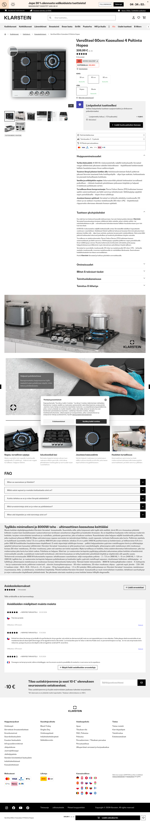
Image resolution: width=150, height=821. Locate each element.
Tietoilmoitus (117, 733)
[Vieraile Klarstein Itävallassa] (82, 778)
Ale (113, 26)
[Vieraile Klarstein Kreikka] (95, 793)
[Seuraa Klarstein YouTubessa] (20, 808)
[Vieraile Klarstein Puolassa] (77, 788)
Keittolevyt (26, 34)
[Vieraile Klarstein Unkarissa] (95, 783)
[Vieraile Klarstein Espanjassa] (77, 783)
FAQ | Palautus (82, 733)
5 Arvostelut (80, 57)
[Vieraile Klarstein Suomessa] (95, 788)
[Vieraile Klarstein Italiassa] (95, 778)
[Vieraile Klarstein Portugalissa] (86, 793)
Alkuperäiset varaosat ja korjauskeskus (92, 747)
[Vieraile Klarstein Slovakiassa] (86, 783)
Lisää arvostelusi (135, 587)
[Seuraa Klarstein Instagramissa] (6, 808)
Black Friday (45, 726)
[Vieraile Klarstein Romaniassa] (86, 788)
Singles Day (45, 729)
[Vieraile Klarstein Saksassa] (77, 778)
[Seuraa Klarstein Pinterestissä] (27, 808)
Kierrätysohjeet (118, 729)
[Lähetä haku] (50, 17)
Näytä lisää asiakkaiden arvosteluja (78, 667)
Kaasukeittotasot (40, 34)
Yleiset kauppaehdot (76, 807)
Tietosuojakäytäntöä (118, 776)
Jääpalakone (9, 747)
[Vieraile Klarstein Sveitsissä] (86, 778)
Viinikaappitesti (46, 733)
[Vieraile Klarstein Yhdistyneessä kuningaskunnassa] (82, 783)
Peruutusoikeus (82, 744)
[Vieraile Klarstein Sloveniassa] (90, 793)
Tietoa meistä (118, 726)
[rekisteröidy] (148, 26)
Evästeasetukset (119, 737)
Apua (78, 726)
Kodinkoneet (14, 34)
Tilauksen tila (81, 729)
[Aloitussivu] (7, 34)
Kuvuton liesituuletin (12, 740)
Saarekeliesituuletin (12, 737)
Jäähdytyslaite (10, 754)
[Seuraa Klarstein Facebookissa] (13, 808)
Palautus (80, 737)
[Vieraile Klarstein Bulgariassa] (90, 788)
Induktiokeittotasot (12, 761)
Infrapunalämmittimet (13, 744)
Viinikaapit (8, 726)
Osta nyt (118, 4)
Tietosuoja (44, 807)
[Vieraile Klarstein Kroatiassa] (82, 788)
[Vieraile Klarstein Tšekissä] (90, 783)
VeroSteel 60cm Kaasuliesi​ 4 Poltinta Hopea (65, 34)
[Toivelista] (138, 18)
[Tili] (133, 18)
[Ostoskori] (144, 18)
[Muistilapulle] (143, 818)
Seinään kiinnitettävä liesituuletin (18, 758)
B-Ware (137, 26)
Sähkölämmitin (46, 740)
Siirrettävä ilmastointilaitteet (16, 729)
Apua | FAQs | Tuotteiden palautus (134, 10)
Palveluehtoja (130, 776)
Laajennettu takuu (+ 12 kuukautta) (103, 117)
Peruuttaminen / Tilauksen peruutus (91, 740)
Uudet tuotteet (125, 26)
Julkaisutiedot (58, 807)
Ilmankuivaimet (10, 733)
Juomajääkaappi (11, 751)
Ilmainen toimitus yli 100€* (42, 10)
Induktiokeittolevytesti (49, 737)
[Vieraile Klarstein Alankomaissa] (82, 793)
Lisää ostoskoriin (109, 818)
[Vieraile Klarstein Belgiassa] (77, 793)
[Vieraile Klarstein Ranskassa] (90, 778)
